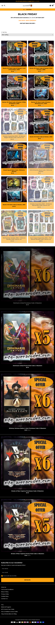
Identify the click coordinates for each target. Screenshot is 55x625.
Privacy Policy (5, 594)
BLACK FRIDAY (29, 9)
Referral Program (6, 607)
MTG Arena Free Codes (7, 609)
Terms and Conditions (7, 589)
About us (3, 587)
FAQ (2, 605)
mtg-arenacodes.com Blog (8, 614)
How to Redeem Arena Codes (9, 611)
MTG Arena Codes (27, 619)
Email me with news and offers (9, 575)
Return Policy (5, 592)
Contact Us (4, 598)
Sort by (4, 32)
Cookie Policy (5, 596)
